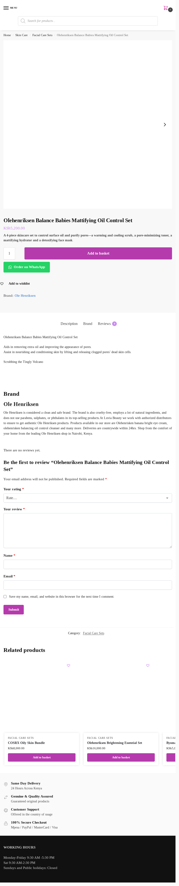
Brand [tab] (87, 324)
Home (7, 35)
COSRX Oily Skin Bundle (26, 743)
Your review (14, 509)
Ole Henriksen (25, 295)
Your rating (13, 489)
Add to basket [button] (42, 757)
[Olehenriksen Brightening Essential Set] (121, 695)
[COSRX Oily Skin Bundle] (41, 695)
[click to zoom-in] (87, 124)
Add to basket (98, 253)
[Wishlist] (68, 665)
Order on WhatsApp (29, 267)
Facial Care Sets (42, 35)
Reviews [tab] (106, 324)
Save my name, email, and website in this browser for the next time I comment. (61, 596)
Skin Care (21, 35)
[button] (166, 8)
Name (9, 555)
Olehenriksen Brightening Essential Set (114, 743)
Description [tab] (69, 324)
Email (9, 576)
